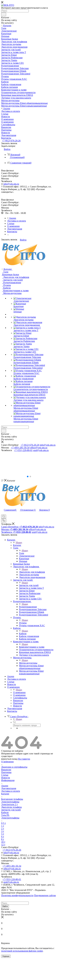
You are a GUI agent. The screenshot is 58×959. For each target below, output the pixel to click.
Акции (4, 785)
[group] (29, 463)
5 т (2, 834)
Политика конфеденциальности (17, 895)
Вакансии (6, 769)
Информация (7, 780)
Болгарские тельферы (12, 799)
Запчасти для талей (29, 585)
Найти (5, 906)
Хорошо (5, 956)
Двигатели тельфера (11, 807)
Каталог (17, 545)
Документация (8, 788)
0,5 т (3, 823)
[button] (27, 476)
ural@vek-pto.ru (41, 450)
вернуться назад (9, 759)
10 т (3, 842)
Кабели (22, 633)
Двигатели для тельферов (32, 572)
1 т (2, 826)
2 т (2, 828)
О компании (19, 692)
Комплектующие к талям (31, 647)
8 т (2, 839)
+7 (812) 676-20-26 (11, 140)
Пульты (23, 623)
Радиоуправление (28, 606)
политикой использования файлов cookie (22, 951)
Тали (21, 553)
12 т (3, 844)
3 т (2, 831)
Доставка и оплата (10, 791)
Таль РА (5, 815)
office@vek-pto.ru (38, 447)
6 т (2, 836)
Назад (19, 542)
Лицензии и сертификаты (14, 767)
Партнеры (6, 772)
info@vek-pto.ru (11, 184)
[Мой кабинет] (2, 513)
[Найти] (3, 14)
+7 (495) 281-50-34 (20, 447)
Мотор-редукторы (28, 663)
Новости (5, 777)
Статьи (4, 775)
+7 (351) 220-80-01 (23, 450)
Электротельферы (10, 801)
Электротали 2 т (9, 804)
